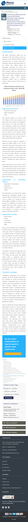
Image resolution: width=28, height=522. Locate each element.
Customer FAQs (6, 470)
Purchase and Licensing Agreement (11, 487)
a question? (12, 423)
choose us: (11, 427)
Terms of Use (5, 481)
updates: (11, 432)
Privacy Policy (5, 484)
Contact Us (5, 464)
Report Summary (6, 38)
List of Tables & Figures (9, 44)
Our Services (5, 467)
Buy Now (9, 397)
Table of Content (7, 41)
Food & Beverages (16, 34)
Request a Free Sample (9, 48)
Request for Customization (13, 353)
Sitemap (4, 478)
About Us (4, 461)
